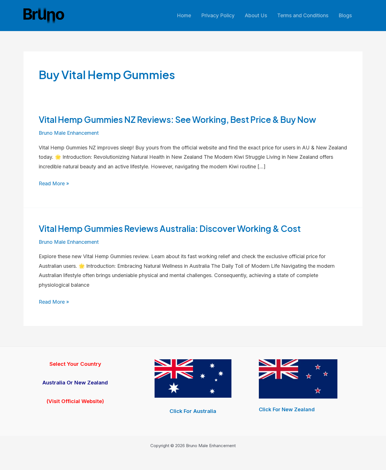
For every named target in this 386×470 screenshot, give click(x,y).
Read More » (54, 184)
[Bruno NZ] (298, 379)
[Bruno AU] (193, 378)
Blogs (345, 15)
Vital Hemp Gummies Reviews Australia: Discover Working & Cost (170, 228)
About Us (256, 15)
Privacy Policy (218, 15)
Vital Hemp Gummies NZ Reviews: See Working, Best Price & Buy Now (177, 119)
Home (184, 15)
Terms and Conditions (302, 15)
